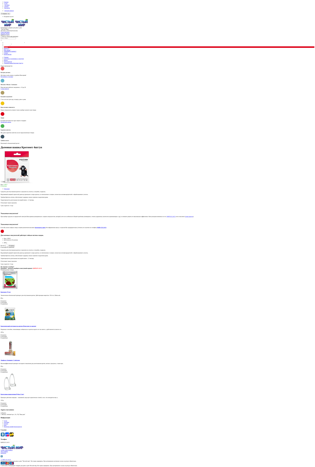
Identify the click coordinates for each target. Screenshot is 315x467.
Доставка (6, 422)
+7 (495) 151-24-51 (6, 459)
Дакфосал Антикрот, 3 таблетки (10, 360)
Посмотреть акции (6, 122)
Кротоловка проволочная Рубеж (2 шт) (12, 394)
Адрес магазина (5, 32)
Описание (7, 189)
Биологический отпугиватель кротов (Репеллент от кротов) (18, 326)
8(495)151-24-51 (171, 216)
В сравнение (10, 247)
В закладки (4, 247)
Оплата (6, 423)
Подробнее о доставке (7, 76)
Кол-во (3, 245)
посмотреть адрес (40, 227)
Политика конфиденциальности (13, 426)
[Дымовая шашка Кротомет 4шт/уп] (17, 183)
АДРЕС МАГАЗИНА (7, 450)
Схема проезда (5, 89)
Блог (5, 425)
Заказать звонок (5, 33)
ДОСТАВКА (4, 451)
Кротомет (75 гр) (6, 292)
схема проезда (189, 216)
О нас (5, 420)
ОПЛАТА (3, 453)
